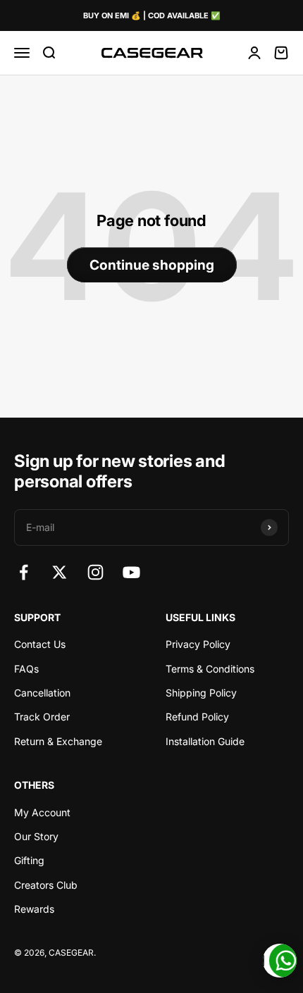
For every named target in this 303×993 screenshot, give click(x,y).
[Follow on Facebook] (23, 572)
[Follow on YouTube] (131, 572)
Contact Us (40, 644)
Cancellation (42, 693)
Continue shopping (151, 264)
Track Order (42, 717)
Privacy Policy (198, 644)
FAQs (26, 669)
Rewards (34, 909)
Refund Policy (197, 717)
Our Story (36, 836)
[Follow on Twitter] (59, 572)
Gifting (29, 860)
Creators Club (46, 885)
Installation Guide (205, 741)
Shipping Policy (201, 693)
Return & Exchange (58, 741)
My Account (42, 812)
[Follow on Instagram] (95, 572)
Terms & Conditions (210, 669)
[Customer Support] (280, 961)
